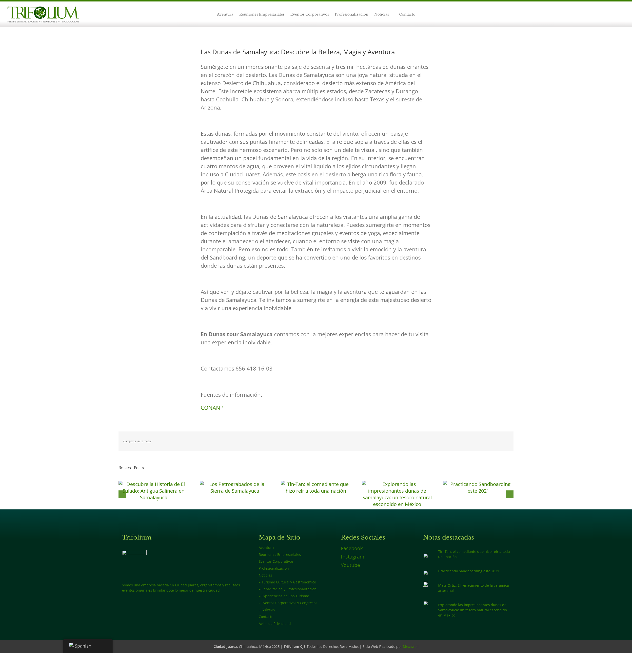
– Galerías (267, 609)
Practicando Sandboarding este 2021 (468, 571)
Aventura (266, 547)
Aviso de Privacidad (275, 623)
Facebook (352, 548)
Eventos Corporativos (276, 561)
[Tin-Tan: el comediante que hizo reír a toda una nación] (316, 484)
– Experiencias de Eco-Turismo (284, 596)
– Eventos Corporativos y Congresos (288, 602)
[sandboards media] (425, 572)
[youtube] (623, 15)
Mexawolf (411, 646)
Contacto (266, 616)
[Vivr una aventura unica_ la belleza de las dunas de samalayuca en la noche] (425, 603)
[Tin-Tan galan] (425, 555)
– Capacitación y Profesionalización (287, 589)
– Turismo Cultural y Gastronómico (287, 582)
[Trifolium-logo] (43, 8)
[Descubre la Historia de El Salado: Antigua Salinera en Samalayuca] (153, 484)
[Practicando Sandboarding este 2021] (478, 484)
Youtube (350, 565)
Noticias (265, 575)
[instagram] (615, 15)
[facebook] (607, 15)
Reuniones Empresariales (280, 554)
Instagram (352, 556)
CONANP (212, 407)
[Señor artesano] (425, 584)
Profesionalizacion (274, 568)
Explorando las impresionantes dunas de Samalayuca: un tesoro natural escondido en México (472, 609)
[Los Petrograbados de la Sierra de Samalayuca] (235, 484)
